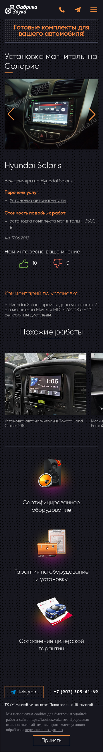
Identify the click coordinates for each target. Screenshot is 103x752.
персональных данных (44, 730)
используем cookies (29, 714)
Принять (51, 740)
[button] (11, 114)
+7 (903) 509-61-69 (76, 692)
